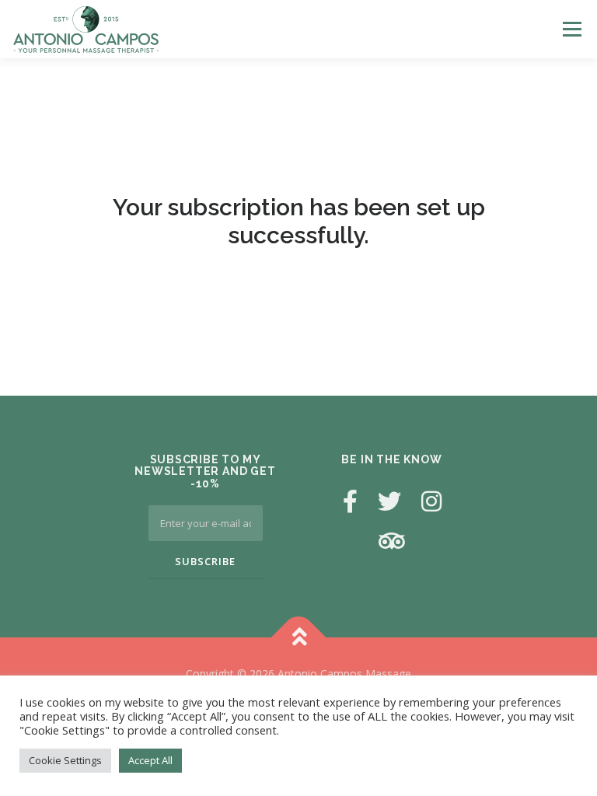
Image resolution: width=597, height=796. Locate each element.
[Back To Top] (298, 637)
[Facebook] (350, 501)
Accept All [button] (150, 760)
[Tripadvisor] (392, 541)
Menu (571, 29)
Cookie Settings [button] (65, 760)
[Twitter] (389, 501)
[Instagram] (431, 501)
